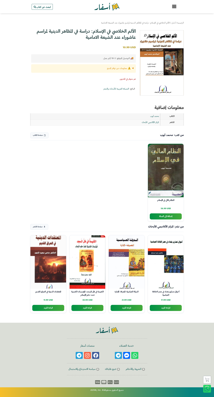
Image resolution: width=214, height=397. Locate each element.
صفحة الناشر (37, 227)
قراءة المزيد (165, 308)
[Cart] (207, 380)
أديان (173, 23)
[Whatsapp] (134, 355)
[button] (145, 35)
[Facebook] (95, 355)
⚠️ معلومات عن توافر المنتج (119, 68)
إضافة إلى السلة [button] (165, 216)
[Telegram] (118, 355)
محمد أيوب (154, 116)
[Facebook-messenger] (126, 355)
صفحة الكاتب (38, 135)
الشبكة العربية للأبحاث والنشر (116, 89)
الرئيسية (180, 23)
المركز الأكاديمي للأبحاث (150, 122)
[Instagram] (87, 355)
